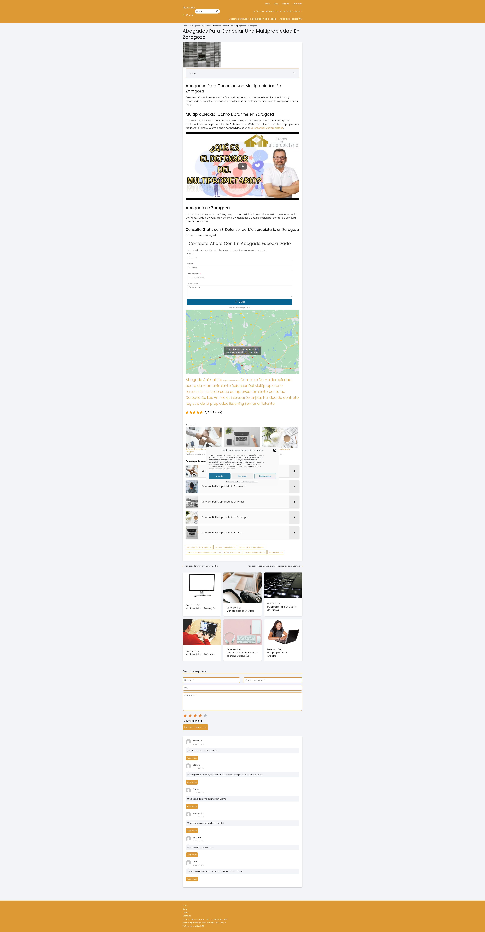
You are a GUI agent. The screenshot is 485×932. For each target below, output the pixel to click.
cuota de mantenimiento (208, 385)
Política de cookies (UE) (291, 18)
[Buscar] (217, 11)
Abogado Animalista (204, 379)
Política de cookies (233, 482)
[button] (274, 450)
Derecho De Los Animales (208, 397)
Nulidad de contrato (281, 397)
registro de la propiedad (207, 403)
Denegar (242, 476)
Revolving (236, 403)
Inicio (267, 3)
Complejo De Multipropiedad (265, 379)
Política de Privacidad (249, 482)
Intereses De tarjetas (246, 398)
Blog (276, 3)
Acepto (219, 476)
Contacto (297, 3)
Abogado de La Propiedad (231, 380)
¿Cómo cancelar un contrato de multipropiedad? (277, 11)
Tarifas (285, 3)
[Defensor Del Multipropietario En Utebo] (242, 437)
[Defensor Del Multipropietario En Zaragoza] (204, 437)
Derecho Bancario (200, 392)
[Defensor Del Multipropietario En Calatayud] (280, 437)
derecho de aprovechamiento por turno (249, 391)
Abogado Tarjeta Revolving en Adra (201, 566)
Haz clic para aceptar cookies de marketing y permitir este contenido (242, 350)
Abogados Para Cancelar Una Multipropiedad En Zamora (274, 566)
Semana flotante (260, 403)
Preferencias (265, 476)
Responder (192, 758)
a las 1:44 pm (198, 744)
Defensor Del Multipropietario (266, 127)
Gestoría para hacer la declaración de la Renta (252, 18)
